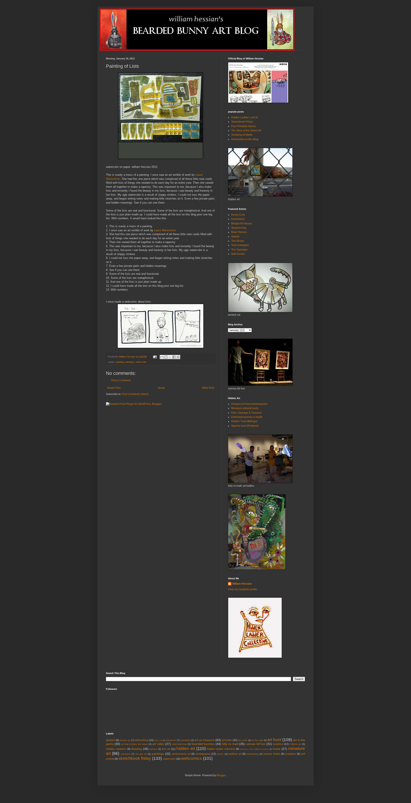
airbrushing (141, 740)
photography (203, 753)
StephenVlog (238, 227)
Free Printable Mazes (243, 126)
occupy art (141, 754)
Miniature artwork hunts (244, 408)
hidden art (185, 748)
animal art (171, 740)
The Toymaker (239, 249)
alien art (158, 740)
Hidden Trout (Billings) (244, 421)
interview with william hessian (254, 749)
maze (276, 748)
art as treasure (204, 740)
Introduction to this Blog (244, 139)
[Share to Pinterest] (178, 357)
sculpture (290, 753)
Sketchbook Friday (242, 121)
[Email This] (162, 357)
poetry (220, 754)
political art (234, 753)
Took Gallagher (240, 245)
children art (295, 744)
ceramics (278, 744)
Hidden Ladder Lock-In (244, 117)
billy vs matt (230, 744)
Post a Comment (121, 380)
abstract (110, 740)
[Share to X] (170, 357)
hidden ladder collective (221, 748)
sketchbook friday (135, 758)
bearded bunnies (203, 744)
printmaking (252, 754)
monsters (126, 754)
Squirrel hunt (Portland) (244, 425)
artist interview (179, 744)
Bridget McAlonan (241, 223)
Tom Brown (237, 240)
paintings (129, 362)
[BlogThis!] (166, 357)
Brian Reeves (239, 232)
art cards (242, 740)
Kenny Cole (238, 214)
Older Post (208, 387)
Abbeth (235, 236)
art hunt (274, 739)
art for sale (257, 740)
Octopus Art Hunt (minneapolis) (249, 403)
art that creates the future (134, 744)
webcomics (191, 758)
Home (161, 387)
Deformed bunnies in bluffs (246, 417)
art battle (227, 740)
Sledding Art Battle (242, 134)
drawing (136, 748)
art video (158, 744)
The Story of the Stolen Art (246, 130)
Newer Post (114, 387)
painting (120, 362)
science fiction (271, 753)
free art (166, 748)
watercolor (141, 362)
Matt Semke (238, 253)
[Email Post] (155, 356)
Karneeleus (238, 219)
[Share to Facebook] (174, 357)
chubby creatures (116, 748)
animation (185, 740)
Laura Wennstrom (165, 230)
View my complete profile (242, 589)
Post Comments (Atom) (135, 394)
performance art (181, 753)
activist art (125, 740)
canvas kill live (255, 744)
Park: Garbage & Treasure (246, 412)
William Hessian (242, 583)
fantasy (153, 749)
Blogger (221, 775)
